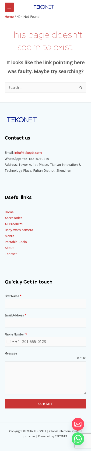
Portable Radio (16, 242)
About (9, 247)
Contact (11, 254)
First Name (13, 296)
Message (11, 353)
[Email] (78, 424)
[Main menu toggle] (9, 7)
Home (9, 212)
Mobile (9, 236)
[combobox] (13, 341)
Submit (45, 403)
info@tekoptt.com (28, 152)
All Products (14, 224)
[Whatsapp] (78, 438)
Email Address (15, 315)
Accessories (13, 218)
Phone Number (16, 334)
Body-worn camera (19, 230)
